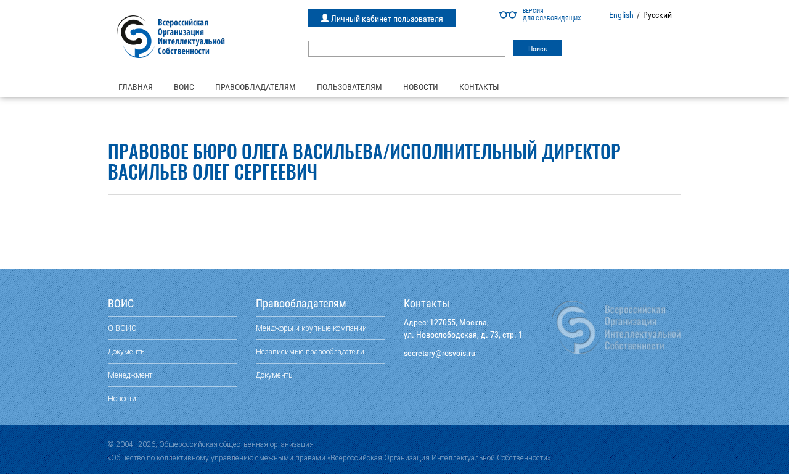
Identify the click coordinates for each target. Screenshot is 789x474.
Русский (657, 15)
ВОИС (184, 87)
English (621, 15)
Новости (420, 87)
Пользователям (349, 87)
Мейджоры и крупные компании (311, 328)
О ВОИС (122, 328)
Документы (127, 351)
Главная (135, 87)
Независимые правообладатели (310, 351)
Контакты (479, 87)
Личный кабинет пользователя (386, 18)
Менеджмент (130, 375)
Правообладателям (255, 87)
